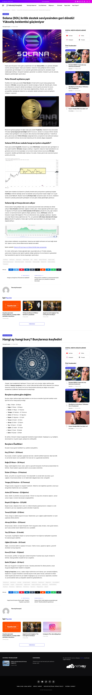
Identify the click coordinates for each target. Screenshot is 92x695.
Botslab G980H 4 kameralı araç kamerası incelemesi (77, 65)
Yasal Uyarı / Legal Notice (24, 686)
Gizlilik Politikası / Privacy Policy (53, 686)
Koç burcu (5, 586)
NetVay (82, 658)
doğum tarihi (27, 584)
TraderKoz (5, 264)
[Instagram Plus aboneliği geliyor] (52, 627)
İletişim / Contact (70, 686)
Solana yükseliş (51, 261)
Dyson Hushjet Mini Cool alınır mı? (78, 108)
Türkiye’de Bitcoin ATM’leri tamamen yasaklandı (30, 313)
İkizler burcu (45, 584)
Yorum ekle (32, 323)
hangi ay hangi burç (36, 584)
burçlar (12, 584)
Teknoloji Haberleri (31, 5)
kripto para (18, 259)
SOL (31, 259)
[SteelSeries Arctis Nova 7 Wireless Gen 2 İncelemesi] (77, 78)
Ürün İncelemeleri (45, 1)
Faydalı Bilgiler (7, 335)
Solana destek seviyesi (8, 261)
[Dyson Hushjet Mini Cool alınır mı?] (77, 100)
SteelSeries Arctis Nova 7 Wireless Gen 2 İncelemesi (78, 87)
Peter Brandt (26, 259)
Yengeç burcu (40, 586)
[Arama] (87, 1)
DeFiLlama (12, 259)
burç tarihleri (6, 584)
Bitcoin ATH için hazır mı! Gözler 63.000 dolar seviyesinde (30, 247)
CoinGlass (5, 259)
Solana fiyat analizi (19, 261)
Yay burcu (33, 586)
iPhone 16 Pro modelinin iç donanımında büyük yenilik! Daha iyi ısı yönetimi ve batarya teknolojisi (46, 279)
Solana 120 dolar (43, 259)
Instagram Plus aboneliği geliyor (52, 634)
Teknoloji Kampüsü (6, 26)
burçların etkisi (19, 584)
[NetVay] (76, 666)
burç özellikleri (56, 582)
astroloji (19, 582)
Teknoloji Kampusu (6, 10)
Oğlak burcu (19, 586)
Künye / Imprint (37, 686)
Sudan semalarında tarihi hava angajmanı (19, 662)
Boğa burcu (48, 582)
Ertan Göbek (71, 111)
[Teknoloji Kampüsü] (14, 5)
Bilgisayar (51, 5)
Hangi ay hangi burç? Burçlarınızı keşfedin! (18, 277)
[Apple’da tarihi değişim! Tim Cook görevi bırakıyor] (52, 306)
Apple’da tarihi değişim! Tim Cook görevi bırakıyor (51, 313)
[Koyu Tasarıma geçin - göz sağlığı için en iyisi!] (89, 1)
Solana (35, 259)
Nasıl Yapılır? (75, 5)
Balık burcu (34, 582)
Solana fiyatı (28, 261)
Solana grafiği (36, 261)
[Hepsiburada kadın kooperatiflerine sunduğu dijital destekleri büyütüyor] (12, 306)
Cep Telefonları (42, 5)
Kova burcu (11, 586)
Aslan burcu (13, 582)
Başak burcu (41, 582)
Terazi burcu (26, 586)
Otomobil (59, 5)
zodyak (46, 586)
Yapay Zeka (67, 5)
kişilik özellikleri (53, 584)
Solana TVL (43, 261)
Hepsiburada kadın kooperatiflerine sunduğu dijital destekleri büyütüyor (11, 314)
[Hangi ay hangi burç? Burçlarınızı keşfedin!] (32, 363)
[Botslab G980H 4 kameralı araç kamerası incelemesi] (77, 56)
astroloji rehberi (26, 582)
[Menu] (3, 5)
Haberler (14, 10)
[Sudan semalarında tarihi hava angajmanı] (6, 663)
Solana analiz (51, 259)
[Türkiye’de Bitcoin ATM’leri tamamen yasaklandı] (32, 306)
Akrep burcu (6, 582)
